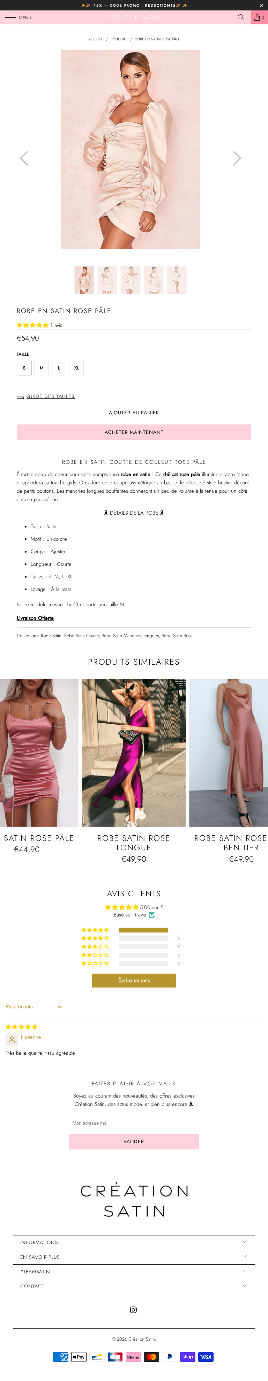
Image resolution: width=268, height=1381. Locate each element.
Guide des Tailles (51, 396)
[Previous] (26, 158)
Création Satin (141, 1339)
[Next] (235, 158)
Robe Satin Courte (81, 635)
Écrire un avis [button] (134, 980)
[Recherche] (243, 17)
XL (76, 368)
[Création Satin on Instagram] (133, 1310)
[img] (21, 1027)
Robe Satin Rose (177, 635)
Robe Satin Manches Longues (130, 635)
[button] (33, 325)
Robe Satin (51, 635)
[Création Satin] (134, 17)
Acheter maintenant (134, 432)
